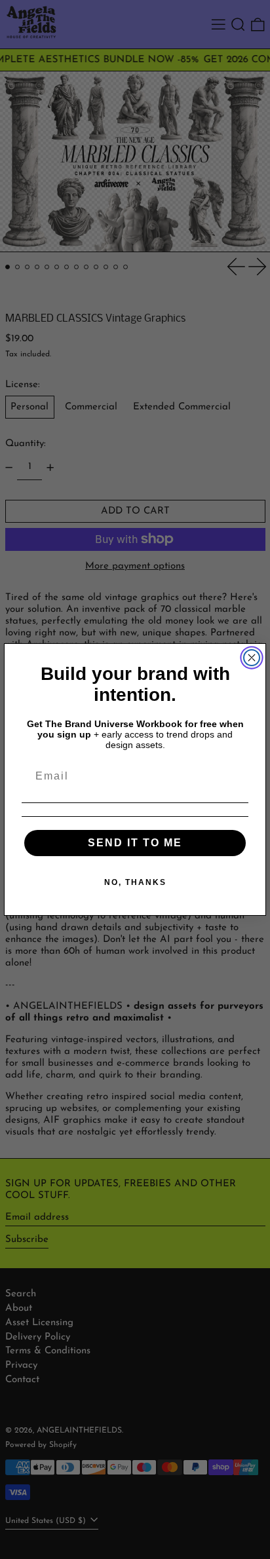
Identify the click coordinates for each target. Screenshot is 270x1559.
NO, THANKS (135, 882)
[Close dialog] (252, 658)
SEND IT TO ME (135, 842)
